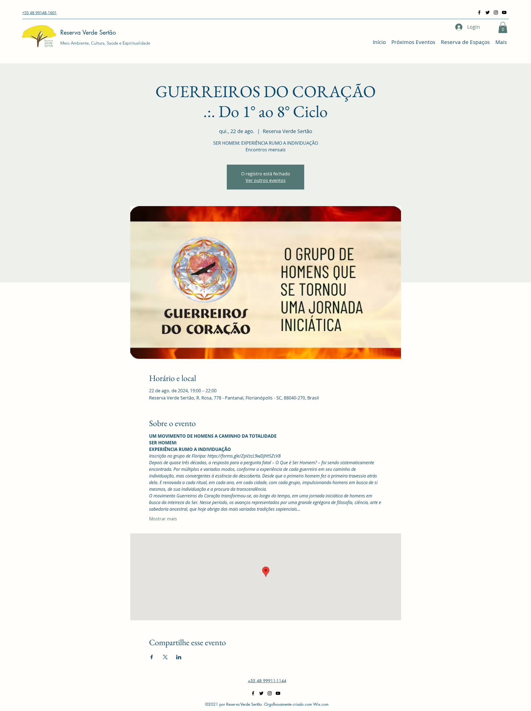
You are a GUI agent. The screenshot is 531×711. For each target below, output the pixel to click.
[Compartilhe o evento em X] (165, 657)
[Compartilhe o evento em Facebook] (151, 657)
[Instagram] (496, 12)
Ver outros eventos (266, 180)
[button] (502, 27)
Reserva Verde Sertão (88, 32)
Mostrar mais (163, 519)
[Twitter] (487, 12)
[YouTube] (504, 12)
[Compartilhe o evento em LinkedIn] (178, 657)
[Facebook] (479, 12)
